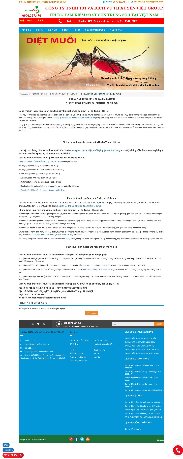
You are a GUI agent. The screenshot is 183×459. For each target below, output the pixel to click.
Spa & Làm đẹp (99, 350)
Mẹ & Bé (97, 357)
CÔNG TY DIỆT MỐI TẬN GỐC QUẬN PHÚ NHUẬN (143, 417)
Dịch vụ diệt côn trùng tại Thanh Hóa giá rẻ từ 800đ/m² (142, 366)
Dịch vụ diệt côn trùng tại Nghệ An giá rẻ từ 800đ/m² (141, 379)
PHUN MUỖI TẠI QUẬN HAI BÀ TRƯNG (63, 94)
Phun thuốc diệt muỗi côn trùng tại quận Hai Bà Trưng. (43, 190)
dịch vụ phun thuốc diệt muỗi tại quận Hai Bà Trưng (51, 234)
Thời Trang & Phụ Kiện (78, 360)
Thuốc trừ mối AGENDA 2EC (103, 345)
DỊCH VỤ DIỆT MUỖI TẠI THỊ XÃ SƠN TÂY (140, 338)
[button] (30, 61)
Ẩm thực (73, 350)
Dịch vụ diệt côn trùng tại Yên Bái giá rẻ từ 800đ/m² (144, 390)
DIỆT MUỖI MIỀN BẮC (39, 94)
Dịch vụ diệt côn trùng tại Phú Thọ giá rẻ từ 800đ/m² (141, 385)
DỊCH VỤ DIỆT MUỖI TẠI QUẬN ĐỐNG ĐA (140, 342)
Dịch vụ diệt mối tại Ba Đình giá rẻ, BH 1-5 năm (142, 413)
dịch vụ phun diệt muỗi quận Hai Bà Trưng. (80, 206)
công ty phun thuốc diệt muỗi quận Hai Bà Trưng (75, 117)
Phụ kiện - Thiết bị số (78, 357)
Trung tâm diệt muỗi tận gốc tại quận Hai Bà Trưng (40, 161)
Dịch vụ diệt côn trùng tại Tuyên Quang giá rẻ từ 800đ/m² (143, 373)
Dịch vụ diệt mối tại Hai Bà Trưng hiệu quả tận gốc (144, 402)
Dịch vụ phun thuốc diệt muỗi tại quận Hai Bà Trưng (94, 150)
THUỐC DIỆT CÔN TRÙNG (79, 341)
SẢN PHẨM (74, 344)
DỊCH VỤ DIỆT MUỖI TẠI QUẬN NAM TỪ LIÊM (142, 353)
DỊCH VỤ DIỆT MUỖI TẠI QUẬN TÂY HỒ (139, 346)
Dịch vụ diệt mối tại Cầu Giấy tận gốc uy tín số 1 (143, 410)
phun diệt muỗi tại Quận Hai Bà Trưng (98, 269)
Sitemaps (160, 440)
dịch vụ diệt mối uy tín (133, 429)
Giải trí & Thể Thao (77, 353)
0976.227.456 (120, 2)
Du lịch (96, 353)
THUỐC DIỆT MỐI (100, 341)
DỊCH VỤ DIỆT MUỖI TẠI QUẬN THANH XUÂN (142, 350)
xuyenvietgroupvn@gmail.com (148, 1)
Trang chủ (24, 94)
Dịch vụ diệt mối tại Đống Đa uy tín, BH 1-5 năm (143, 406)
